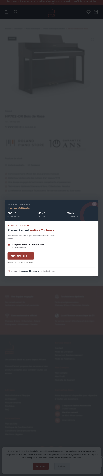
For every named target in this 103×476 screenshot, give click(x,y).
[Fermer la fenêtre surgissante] (94, 204)
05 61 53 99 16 (27, 263)
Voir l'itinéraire (18, 256)
